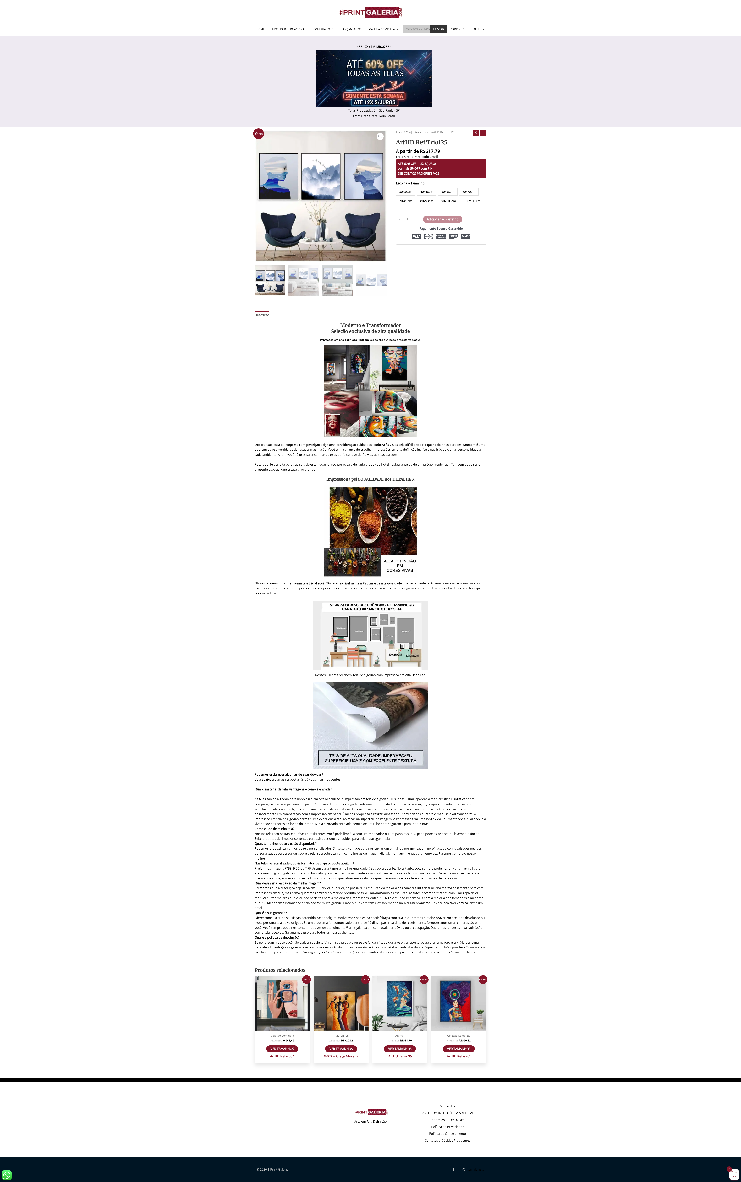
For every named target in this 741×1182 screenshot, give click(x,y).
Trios (425, 132)
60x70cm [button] (468, 192)
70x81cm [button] (405, 201)
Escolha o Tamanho (410, 183)
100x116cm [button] (472, 201)
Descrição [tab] (262, 315)
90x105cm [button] (448, 201)
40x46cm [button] (426, 192)
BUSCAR (438, 29)
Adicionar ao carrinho (442, 219)
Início (399, 132)
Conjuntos (412, 132)
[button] (380, 136)
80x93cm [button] (426, 201)
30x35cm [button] (405, 192)
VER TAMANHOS (282, 1049)
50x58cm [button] (447, 192)
